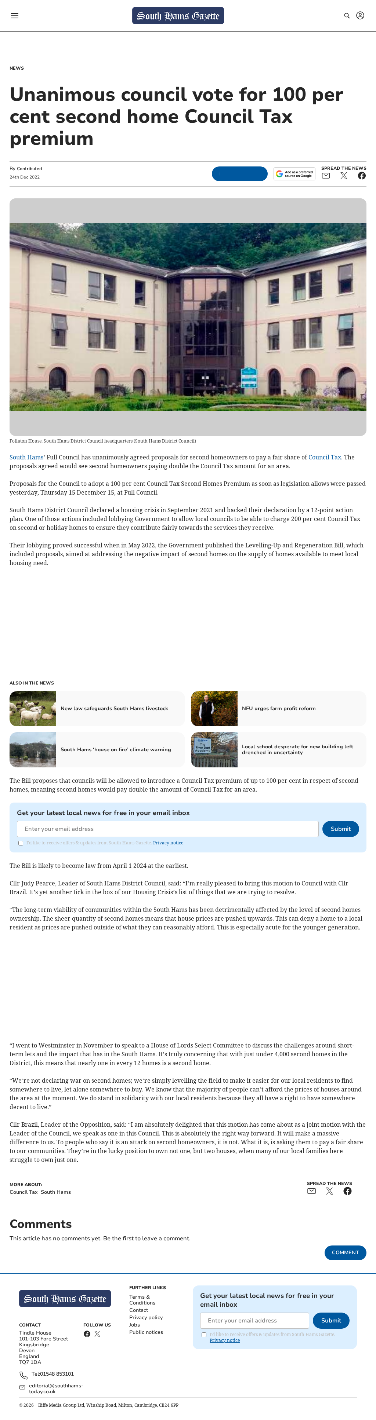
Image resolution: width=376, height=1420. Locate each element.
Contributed (29, 169)
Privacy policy (146, 1317)
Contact (138, 1310)
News (17, 68)
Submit (341, 829)
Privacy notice (168, 842)
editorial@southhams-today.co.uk (56, 1389)
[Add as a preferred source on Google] (294, 173)
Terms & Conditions (142, 1300)
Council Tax (324, 457)
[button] (15, 16)
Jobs (134, 1324)
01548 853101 (57, 1374)
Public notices (146, 1332)
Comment (345, 1252)
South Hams (26, 457)
